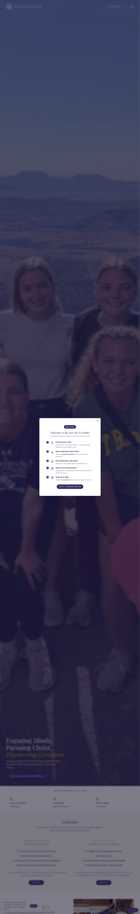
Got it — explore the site (70, 486)
